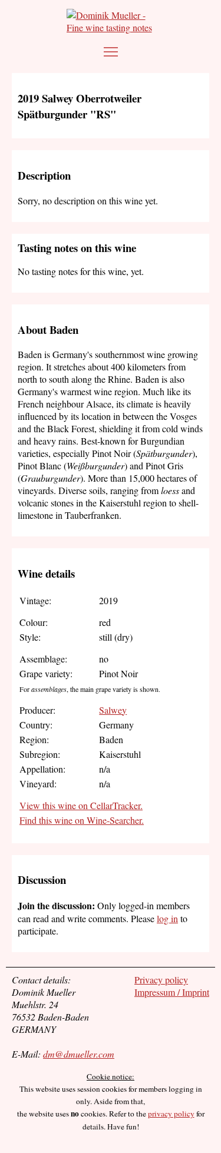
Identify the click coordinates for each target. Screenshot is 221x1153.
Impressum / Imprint (171, 992)
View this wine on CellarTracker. (81, 805)
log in (167, 918)
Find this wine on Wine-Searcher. (81, 820)
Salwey (113, 710)
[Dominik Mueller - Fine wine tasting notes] (110, 21)
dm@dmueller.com (78, 1054)
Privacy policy (161, 979)
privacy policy (171, 1113)
